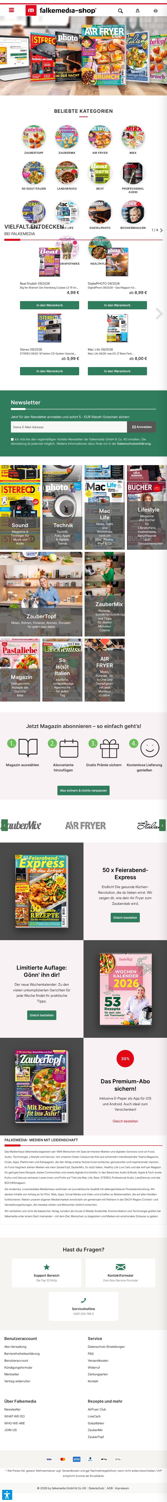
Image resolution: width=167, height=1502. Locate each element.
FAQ (91, 1353)
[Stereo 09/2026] (49, 328)
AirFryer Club (97, 1409)
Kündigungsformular (18, 1367)
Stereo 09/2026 (31, 349)
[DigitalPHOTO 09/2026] (117, 262)
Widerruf (94, 1367)
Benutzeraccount (16, 1360)
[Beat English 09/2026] (49, 262)
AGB (110, 1488)
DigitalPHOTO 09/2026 (104, 283)
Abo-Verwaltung (15, 1346)
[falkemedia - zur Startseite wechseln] (61, 10)
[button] (7, 1495)
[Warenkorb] (156, 10)
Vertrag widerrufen (17, 1381)
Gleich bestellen (125, 917)
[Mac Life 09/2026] (117, 328)
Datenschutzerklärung (134, 443)
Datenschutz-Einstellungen (106, 1346)
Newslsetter (12, 1409)
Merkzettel (11, 1374)
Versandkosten (98, 1360)
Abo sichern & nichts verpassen (83, 790)
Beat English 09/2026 (35, 283)
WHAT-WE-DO (14, 1416)
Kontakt (93, 1381)
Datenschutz (96, 1488)
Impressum (122, 1488)
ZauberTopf (96, 1437)
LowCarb (94, 1416)
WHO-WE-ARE (14, 1423)
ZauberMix (95, 1430)
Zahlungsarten (98, 1374)
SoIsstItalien (96, 1423)
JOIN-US (10, 1430)
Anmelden (144, 427)
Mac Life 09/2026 (100, 349)
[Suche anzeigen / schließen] (120, 10)
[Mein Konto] (137, 10)
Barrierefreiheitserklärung (22, 1353)
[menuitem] (11, 10)
